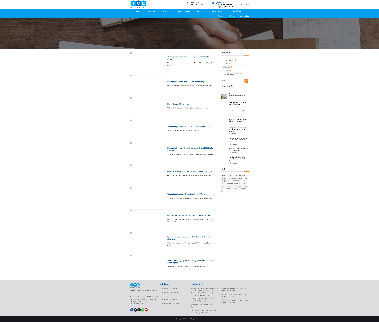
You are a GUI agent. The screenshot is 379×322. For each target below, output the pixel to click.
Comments (232, 144)
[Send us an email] (139, 310)
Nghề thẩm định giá (233, 183)
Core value (244, 16)
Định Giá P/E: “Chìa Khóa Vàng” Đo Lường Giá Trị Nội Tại (237, 158)
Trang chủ (138, 11)
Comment (232, 134)
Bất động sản (226, 176)
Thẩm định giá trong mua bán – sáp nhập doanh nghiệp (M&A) (238, 94)
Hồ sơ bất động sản (238, 181)
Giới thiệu (151, 11)
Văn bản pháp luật (218, 11)
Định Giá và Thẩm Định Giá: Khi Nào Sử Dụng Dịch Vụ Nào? (237, 140)
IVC (223, 183)
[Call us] (142, 310)
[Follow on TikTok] (135, 310)
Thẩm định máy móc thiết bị (169, 292)
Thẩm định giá (226, 186)
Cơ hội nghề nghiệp (235, 178)
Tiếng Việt (242, 4)
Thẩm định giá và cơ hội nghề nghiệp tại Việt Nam (238, 149)
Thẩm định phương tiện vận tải (170, 303)
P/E (244, 183)
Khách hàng (200, 11)
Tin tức (220, 16)
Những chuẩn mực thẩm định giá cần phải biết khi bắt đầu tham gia (237, 129)
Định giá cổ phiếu (231, 188)
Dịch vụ (165, 11)
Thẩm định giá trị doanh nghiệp (170, 288)
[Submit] (246, 81)
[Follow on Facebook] (132, 310)
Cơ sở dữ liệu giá (182, 11)
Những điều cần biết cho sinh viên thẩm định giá (237, 103)
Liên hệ (232, 16)
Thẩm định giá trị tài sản (167, 296)
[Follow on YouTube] (146, 310)
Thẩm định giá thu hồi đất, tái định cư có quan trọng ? (237, 120)
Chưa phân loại (228, 60)
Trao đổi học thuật (239, 11)
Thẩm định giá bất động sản (169, 299)
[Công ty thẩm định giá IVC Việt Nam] (138, 4)
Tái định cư (238, 186)
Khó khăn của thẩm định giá (237, 111)
